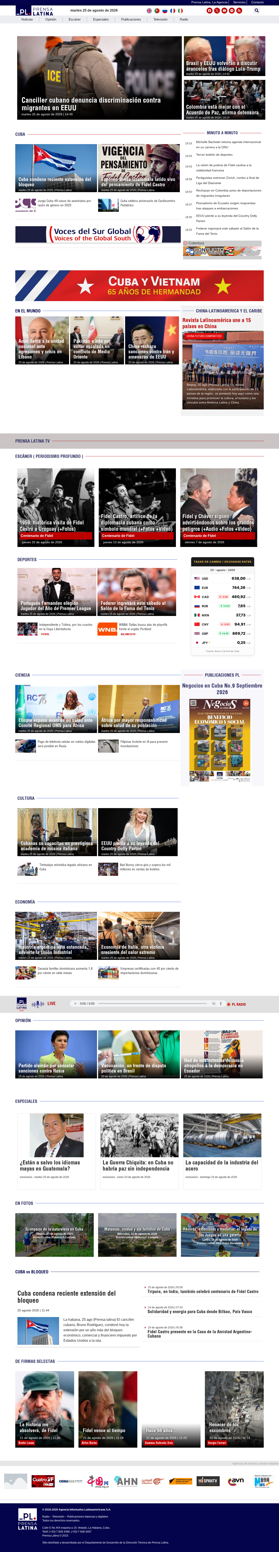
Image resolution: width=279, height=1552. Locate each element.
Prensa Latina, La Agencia (209, 2)
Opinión (50, 19)
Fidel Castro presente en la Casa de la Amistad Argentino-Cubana (200, 1334)
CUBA (20, 134)
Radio (184, 19)
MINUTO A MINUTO (222, 132)
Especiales (101, 19)
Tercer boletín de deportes (214, 154)
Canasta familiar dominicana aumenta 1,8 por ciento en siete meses (65, 970)
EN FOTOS (24, 1203)
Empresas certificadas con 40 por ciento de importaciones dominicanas (150, 970)
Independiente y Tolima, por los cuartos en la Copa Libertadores (65, 627)
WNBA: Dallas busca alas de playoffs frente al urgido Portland (143, 627)
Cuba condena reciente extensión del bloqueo (66, 1296)
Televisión (160, 19)
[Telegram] (232, 11)
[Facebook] (210, 11)
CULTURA (25, 798)
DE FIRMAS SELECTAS (35, 1361)
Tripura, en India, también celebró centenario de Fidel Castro (203, 1291)
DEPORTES (27, 559)
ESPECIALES (26, 1101)
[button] (256, 10)
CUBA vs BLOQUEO (31, 1271)
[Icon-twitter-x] (217, 11)
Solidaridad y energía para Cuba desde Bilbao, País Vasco (200, 1311)
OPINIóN (23, 1020)
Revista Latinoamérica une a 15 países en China (216, 323)
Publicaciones (131, 19)
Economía (25, 902)
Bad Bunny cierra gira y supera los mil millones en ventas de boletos (145, 867)
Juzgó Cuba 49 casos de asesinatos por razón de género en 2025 (64, 203)
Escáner (75, 19)
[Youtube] (224, 11)
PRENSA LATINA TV (32, 441)
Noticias (27, 19)
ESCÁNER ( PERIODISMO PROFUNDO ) (49, 456)
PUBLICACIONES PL (222, 675)
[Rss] (239, 11)
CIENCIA (22, 675)
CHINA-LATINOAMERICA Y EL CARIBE (229, 311)
